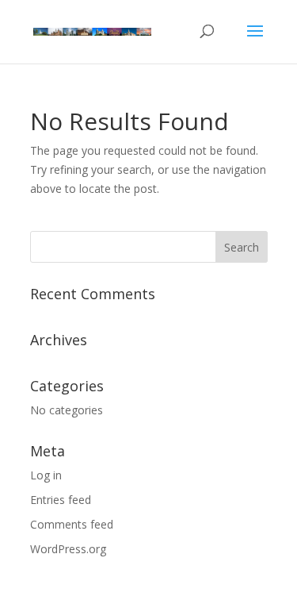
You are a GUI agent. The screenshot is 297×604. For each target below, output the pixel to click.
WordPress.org (68, 548)
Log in (46, 475)
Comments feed (71, 524)
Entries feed (60, 499)
